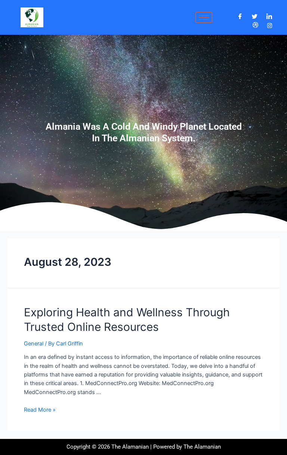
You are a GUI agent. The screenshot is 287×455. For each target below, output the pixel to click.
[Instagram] (269, 25)
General (33, 343)
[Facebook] (240, 16)
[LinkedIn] (269, 16)
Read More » (40, 409)
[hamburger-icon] (203, 17)
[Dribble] (255, 25)
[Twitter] (254, 16)
